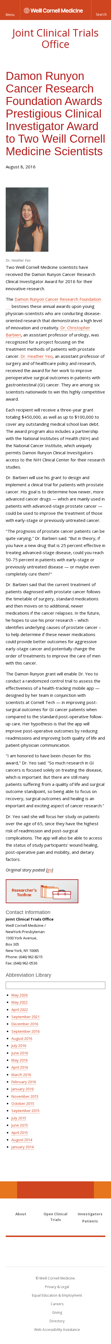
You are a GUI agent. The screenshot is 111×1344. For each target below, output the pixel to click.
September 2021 (25, 1016)
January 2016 (22, 1088)
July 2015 (18, 1118)
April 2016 (19, 1067)
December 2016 (24, 1023)
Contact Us (102, 1189)
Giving (57, 1312)
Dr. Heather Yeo (36, 356)
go (49, 870)
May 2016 (19, 1060)
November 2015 (24, 1096)
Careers (57, 1303)
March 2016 (21, 1074)
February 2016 (23, 1081)
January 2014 (22, 1146)
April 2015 (19, 1132)
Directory (57, 1321)
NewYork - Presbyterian (55, 1257)
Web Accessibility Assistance (57, 1329)
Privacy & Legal (57, 1286)
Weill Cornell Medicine (55, 1245)
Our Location (8, 1189)
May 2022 (19, 1002)
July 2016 (18, 1045)
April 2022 (19, 1009)
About (20, 1214)
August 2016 (21, 1038)
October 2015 (22, 1103)
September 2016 (25, 1031)
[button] (101, 10)
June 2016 (19, 1053)
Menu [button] (10, 14)
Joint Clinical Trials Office (56, 38)
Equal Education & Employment (57, 1295)
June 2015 (19, 1125)
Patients (90, 1221)
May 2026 (19, 995)
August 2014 (21, 1139)
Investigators (90, 1214)
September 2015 (25, 1110)
